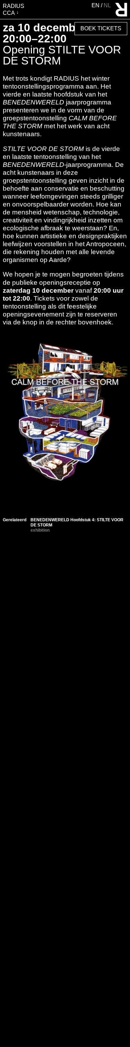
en (96, 5)
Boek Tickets (100, 28)
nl (107, 5)
